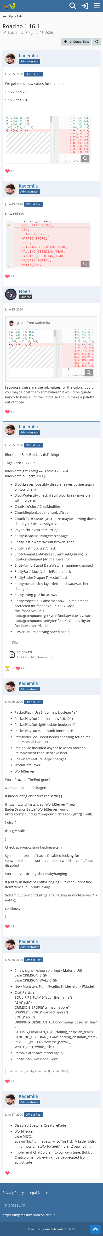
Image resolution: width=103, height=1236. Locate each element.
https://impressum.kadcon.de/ (26, 1215)
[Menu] (97, 6)
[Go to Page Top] (95, 1229)
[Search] (73, 6)
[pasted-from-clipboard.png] (48, 139)
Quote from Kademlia (33, 322)
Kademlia (15, 32)
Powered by (51, 1229)
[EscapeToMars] (9, 6)
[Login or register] (85, 6)
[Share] (96, 42)
